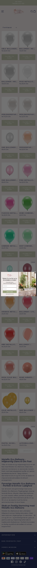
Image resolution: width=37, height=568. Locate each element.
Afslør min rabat (10, 291)
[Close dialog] (35, 272)
